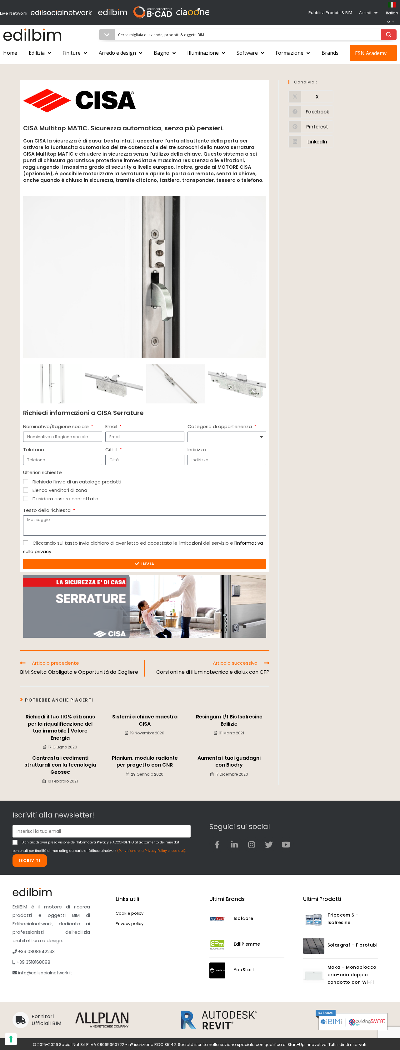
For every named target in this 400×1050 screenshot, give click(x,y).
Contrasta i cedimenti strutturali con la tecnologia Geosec (60, 765)
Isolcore (243, 918)
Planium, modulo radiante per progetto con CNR (145, 761)
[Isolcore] (220, 919)
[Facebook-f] (217, 844)
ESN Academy (371, 53)
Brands (330, 52)
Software (247, 52)
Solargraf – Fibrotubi (352, 945)
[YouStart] (220, 970)
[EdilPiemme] (220, 945)
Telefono (33, 449)
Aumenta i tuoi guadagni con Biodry (229, 761)
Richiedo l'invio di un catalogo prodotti (76, 481)
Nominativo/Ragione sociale (56, 426)
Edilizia (37, 52)
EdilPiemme (247, 944)
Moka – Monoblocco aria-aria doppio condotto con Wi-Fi (352, 974)
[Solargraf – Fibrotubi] (313, 946)
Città (112, 449)
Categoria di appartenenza (220, 426)
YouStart (244, 970)
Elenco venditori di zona (59, 490)
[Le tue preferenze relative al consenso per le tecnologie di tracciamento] (11, 1039)
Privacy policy (129, 924)
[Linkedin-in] (234, 844)
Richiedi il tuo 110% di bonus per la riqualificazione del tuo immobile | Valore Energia (60, 727)
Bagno (161, 52)
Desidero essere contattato (65, 498)
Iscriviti (30, 860)
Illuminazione (203, 52)
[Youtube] (286, 844)
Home (10, 52)
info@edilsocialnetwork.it (44, 973)
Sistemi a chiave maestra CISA (145, 720)
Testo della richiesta (47, 510)
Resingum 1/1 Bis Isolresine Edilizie (229, 720)
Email (111, 426)
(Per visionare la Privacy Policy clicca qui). (151, 850)
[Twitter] (269, 844)
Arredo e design (117, 52)
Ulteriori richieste (42, 472)
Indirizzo (197, 449)
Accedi (365, 12)
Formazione (289, 52)
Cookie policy (129, 913)
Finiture (71, 52)
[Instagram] (251, 844)
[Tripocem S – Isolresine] (313, 920)
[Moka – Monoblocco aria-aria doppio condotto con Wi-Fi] (313, 976)
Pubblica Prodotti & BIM (330, 12)
